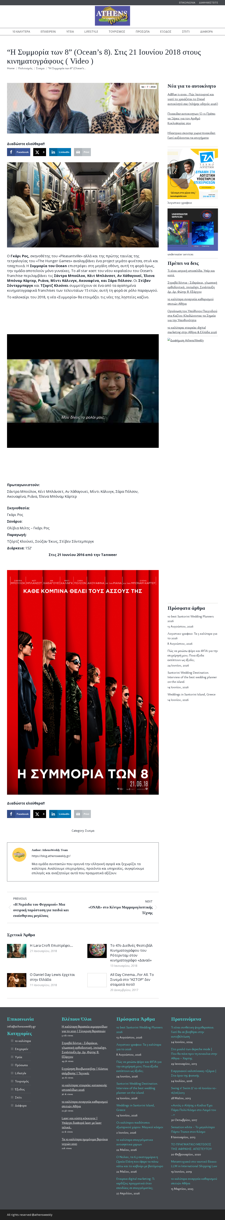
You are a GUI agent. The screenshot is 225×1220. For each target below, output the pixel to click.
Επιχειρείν (21, 1049)
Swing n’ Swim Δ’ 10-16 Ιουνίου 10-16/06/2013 (194, 1090)
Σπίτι (18, 1097)
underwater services (180, 254)
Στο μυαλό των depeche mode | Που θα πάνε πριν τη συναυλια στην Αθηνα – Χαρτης (194, 1053)
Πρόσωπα (21, 1065)
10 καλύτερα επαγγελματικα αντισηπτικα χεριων (134, 1141)
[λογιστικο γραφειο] (193, 198)
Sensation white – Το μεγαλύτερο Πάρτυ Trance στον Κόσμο (193, 1129)
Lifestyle (20, 1073)
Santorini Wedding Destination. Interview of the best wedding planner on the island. (192, 677)
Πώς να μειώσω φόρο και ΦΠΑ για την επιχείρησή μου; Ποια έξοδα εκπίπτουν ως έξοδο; (193, 655)
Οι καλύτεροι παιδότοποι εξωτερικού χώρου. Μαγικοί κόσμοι (139, 1124)
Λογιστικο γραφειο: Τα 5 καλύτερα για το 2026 (192, 635)
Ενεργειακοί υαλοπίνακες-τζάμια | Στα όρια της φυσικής (193, 1073)
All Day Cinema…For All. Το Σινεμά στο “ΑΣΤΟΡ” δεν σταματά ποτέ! (132, 979)
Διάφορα (21, 1105)
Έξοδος (20, 1089)
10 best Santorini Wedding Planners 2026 (191, 618)
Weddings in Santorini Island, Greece (192, 694)
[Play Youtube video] (83, 391)
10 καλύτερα (23, 1041)
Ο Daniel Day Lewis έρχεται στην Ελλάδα (52, 977)
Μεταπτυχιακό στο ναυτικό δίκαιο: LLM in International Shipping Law (194, 1163)
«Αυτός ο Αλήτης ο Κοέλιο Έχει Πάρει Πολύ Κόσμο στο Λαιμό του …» (193, 1109)
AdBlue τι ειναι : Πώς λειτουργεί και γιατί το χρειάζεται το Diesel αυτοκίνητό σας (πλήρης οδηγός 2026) (193, 99)
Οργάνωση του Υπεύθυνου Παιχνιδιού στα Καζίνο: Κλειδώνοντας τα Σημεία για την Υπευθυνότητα (192, 315)
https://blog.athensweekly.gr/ (51, 856)
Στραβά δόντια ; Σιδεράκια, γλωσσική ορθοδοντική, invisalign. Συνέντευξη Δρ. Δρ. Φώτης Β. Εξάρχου (192, 287)
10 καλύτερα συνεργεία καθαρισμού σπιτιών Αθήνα (194, 1180)
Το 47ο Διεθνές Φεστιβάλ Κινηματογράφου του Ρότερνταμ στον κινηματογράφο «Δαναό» (131, 953)
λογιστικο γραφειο (180, 202)
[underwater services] (193, 249)
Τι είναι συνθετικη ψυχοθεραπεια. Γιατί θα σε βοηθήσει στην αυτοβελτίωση (192, 1031)
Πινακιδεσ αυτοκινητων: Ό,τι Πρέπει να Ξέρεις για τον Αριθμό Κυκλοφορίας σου (191, 118)
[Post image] (16, 951)
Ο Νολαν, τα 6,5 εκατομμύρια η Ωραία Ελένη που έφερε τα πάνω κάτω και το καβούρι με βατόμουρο (139, 1161)
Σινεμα (89, 831)
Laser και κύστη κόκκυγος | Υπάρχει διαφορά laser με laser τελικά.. (82, 1122)
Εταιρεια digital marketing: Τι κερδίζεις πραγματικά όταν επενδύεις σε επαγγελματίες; (135, 1183)
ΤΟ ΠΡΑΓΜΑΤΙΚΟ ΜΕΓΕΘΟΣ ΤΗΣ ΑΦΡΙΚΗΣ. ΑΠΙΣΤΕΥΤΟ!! (191, 1146)
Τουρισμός (22, 1081)
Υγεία (18, 1057)
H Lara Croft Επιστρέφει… (51, 945)
